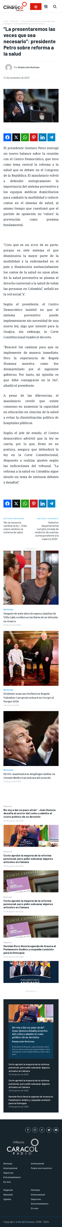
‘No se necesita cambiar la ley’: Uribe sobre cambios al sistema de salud (15, 527)
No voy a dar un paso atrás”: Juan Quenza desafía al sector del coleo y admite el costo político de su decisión (29, 813)
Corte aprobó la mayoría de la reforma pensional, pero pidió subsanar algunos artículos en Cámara (28, 858)
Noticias (14, 21)
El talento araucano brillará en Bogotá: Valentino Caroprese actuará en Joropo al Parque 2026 (28, 697)
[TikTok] (42, 1130)
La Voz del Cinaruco (24, 1221)
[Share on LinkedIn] (42, 137)
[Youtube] (56, 1130)
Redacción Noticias (23, 1041)
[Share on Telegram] (51, 137)
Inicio (5, 21)
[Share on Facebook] (7, 137)
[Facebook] (27, 1130)
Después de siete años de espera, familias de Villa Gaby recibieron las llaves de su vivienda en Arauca (30, 617)
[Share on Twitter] (16, 137)
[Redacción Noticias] (9, 67)
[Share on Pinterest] (34, 137)
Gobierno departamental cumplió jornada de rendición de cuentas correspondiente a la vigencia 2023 (47, 530)
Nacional (7, 851)
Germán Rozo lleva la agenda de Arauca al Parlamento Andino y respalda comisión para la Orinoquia (29, 949)
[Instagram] (35, 1130)
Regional (7, 806)
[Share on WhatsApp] (25, 137)
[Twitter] (48, 1130)
